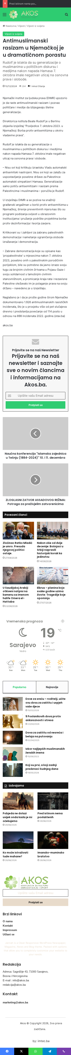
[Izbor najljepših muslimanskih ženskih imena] (13, 754)
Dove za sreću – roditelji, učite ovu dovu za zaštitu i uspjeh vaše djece (45, 702)
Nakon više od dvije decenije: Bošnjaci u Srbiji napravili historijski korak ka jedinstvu (50, 550)
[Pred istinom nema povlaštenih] (53, 801)
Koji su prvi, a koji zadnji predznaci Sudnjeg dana (41, 767)
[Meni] (4, 16)
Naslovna (10, 25)
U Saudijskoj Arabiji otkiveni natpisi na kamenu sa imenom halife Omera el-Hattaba (16, 594)
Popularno (19, 687)
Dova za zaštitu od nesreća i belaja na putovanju (44, 734)
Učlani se (8, 934)
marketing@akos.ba (15, 1002)
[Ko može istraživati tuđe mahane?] (18, 840)
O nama (8, 921)
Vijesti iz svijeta (35, 25)
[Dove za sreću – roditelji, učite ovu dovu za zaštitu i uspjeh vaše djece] (13, 704)
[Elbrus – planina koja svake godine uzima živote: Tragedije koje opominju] (52, 575)
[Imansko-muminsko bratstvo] (53, 840)
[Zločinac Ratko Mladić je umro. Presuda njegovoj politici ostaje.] (18, 530)
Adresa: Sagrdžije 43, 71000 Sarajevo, (25, 971)
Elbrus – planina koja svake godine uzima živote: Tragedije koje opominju (51, 593)
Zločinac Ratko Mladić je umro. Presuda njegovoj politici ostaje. (17, 548)
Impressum (10, 930)
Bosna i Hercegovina (15, 975)
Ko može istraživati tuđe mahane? (15, 854)
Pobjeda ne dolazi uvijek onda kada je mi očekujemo (17, 817)
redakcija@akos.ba (14, 984)
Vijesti (21, 25)
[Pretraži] (66, 16)
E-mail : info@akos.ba (16, 980)
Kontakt (8, 925)
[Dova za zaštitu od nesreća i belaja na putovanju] (13, 737)
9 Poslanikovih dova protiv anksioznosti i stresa (43, 718)
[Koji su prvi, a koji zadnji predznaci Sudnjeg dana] (13, 770)
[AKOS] (23, 14)
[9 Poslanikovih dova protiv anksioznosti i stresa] (13, 721)
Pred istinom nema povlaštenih (26, 3)
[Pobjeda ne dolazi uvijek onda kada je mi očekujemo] (18, 801)
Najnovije (52, 687)
